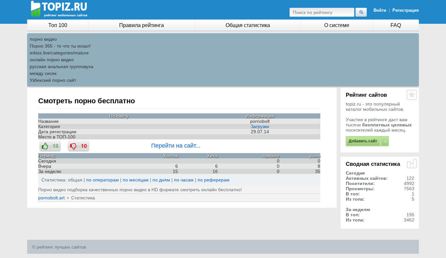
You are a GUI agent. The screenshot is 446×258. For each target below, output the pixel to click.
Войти (380, 10)
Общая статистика (248, 25)
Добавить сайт (363, 141)
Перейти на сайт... (175, 145)
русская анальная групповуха (61, 66)
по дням (161, 179)
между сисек (43, 73)
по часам (184, 179)
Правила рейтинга (141, 25)
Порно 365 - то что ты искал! (60, 46)
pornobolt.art (51, 197)
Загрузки (260, 126)
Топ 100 (57, 25)
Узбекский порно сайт (53, 80)
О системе (336, 25)
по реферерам (214, 179)
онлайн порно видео (52, 59)
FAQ (395, 25)
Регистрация (405, 10)
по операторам (102, 179)
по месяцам (136, 179)
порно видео (43, 39)
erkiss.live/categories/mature (59, 52)
